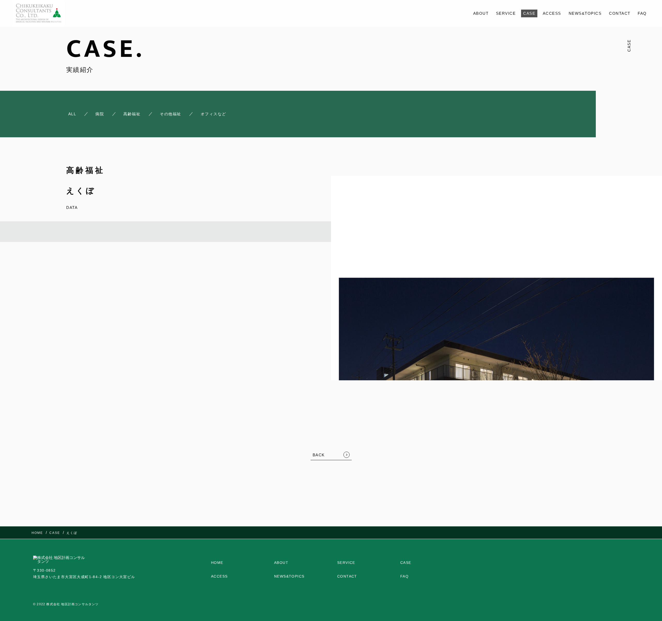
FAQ (642, 13)
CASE (529, 13)
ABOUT (481, 13)
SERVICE (506, 13)
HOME (217, 563)
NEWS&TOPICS (585, 13)
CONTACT (619, 13)
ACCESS (552, 13)
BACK (319, 455)
